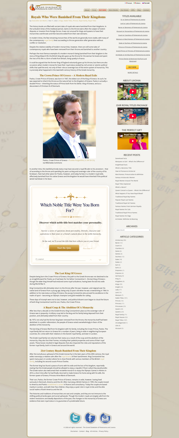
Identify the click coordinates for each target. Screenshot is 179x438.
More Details (113, 10)
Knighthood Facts (121, 165)
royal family (48, 40)
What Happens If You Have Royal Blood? (129, 193)
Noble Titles (68, 21)
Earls (117, 268)
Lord (117, 292)
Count (117, 246)
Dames (117, 254)
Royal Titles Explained (123, 184)
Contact (146, 10)
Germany (118, 276)
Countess (118, 248)
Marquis (118, 295)
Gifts (133, 10)
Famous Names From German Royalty (128, 206)
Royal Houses (120, 317)
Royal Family (83, 21)
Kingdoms (118, 281)
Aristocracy (119, 240)
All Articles (94, 431)
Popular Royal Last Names (124, 200)
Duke (117, 259)
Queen (117, 309)
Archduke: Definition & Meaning (126, 219)
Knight (117, 287)
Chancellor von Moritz (39, 21)
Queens (118, 312)
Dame (117, 251)
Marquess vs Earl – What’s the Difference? (129, 161)
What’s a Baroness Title (123, 168)
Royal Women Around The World (126, 181)
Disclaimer (74, 431)
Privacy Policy (103, 431)
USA (116, 326)
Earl (116, 265)
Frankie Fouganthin (76, 160)
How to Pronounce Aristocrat (125, 171)
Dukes (117, 262)
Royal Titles (92, 21)
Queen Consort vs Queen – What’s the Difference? (132, 190)
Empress (118, 273)
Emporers (118, 270)
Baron (117, 243)
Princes (75, 21)
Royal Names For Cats (122, 209)
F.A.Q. (94, 10)
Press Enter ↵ (87, 248)
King (117, 279)
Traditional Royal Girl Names (125, 203)
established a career (55, 384)
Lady (117, 290)
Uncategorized (120, 323)
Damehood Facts (121, 158)
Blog (139, 10)
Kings (61, 21)
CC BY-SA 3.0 (89, 160)
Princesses (119, 306)
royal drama (66, 356)
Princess (118, 303)
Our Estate (124, 10)
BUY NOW (102, 10)
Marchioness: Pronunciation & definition (129, 174)
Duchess (118, 257)
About (87, 10)
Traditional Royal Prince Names (126, 213)
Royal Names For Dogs (123, 216)
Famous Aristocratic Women (125, 177)
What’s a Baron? (120, 187)
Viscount (118, 328)
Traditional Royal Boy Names (125, 197)
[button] (100, 259)
